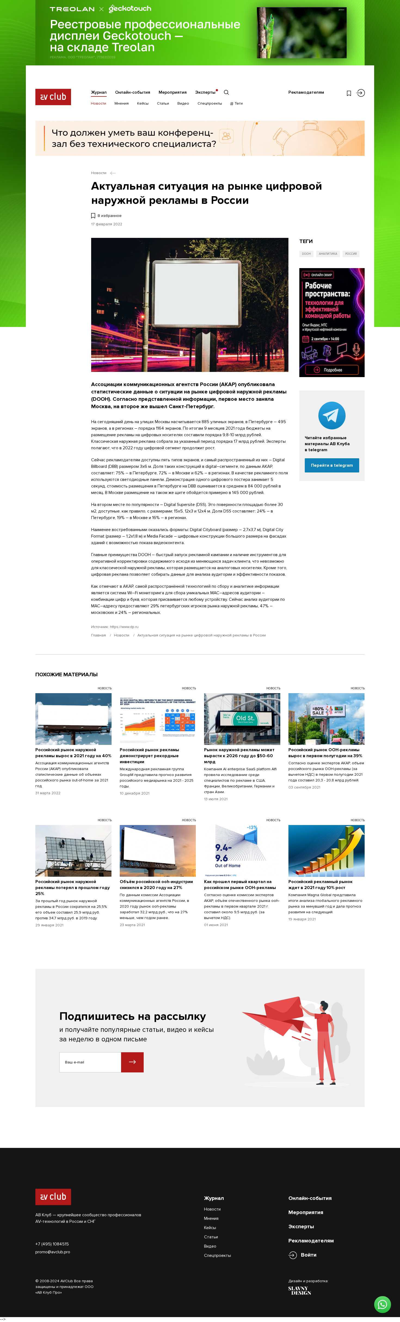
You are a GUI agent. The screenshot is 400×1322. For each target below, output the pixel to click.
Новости (98, 103)
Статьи (163, 103)
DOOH (306, 254)
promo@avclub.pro (52, 1252)
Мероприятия (173, 92)
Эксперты (205, 92)
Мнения (122, 103)
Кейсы (143, 103)
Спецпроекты (210, 103)
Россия (351, 254)
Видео (183, 103)
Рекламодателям (306, 92)
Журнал (99, 92)
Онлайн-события (132, 92)
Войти (308, 1255)
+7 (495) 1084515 (52, 1244)
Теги (238, 103)
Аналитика (328, 254)
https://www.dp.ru (124, 626)
